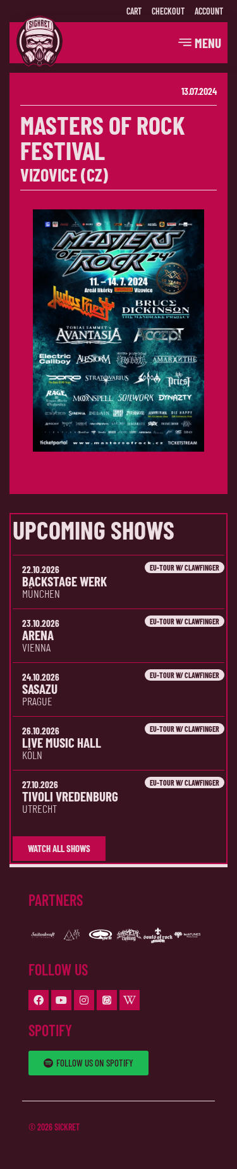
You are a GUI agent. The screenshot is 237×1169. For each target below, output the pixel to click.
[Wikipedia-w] (129, 1000)
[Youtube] (61, 1000)
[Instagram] (84, 1000)
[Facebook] (38, 1000)
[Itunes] (107, 1000)
